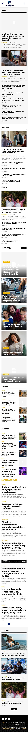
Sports (3, 433)
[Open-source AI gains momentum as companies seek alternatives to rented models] (14, 264)
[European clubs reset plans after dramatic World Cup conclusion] (23, 453)
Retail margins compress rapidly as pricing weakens (13, 169)
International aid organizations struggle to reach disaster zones (9, 445)
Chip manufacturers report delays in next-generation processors (13, 678)
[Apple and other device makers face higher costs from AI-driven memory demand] (14, 22)
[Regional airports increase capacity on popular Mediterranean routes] (23, 393)
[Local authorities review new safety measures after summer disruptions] (14, 58)
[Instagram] (6, 719)
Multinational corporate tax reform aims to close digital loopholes (13, 175)
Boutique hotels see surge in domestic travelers (11, 506)
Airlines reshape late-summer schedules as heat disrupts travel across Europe (8, 403)
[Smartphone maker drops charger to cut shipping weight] (14, 290)
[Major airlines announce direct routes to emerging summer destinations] (14, 642)
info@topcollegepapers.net (8, 728)
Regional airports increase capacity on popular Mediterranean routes (9, 394)
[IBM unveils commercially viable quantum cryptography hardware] (14, 370)
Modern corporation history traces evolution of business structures (11, 181)
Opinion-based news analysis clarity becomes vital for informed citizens (12, 99)
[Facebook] (3, 719)
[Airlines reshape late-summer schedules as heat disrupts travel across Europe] (23, 402)
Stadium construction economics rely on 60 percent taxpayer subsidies (13, 223)
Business (3, 566)
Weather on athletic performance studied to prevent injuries (8, 437)
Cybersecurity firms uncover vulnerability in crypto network (13, 545)
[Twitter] (9, 719)
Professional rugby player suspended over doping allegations (13, 229)
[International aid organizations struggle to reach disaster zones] (23, 444)
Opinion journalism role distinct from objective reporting (12, 111)
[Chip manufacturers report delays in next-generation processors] (14, 666)
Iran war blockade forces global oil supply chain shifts (12, 93)
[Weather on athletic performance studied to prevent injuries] (23, 436)
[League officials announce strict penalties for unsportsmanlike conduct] (14, 690)
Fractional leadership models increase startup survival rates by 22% (12, 163)
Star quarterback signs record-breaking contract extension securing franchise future (13, 210)
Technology (6, 261)
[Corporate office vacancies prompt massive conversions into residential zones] (14, 139)
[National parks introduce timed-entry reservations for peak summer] (23, 419)
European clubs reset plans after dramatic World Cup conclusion (8, 454)
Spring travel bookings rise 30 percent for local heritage (14, 489)
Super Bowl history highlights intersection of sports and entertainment (13, 234)
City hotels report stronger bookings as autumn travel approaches (8, 411)
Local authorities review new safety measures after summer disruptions (13, 72)
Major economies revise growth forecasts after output (11, 105)
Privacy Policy (13, 729)
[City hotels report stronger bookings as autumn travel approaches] (23, 410)
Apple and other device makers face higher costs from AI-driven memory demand (12, 37)
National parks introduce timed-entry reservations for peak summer (8, 419)
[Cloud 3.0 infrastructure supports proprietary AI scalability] (14, 317)
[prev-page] (2, 624)
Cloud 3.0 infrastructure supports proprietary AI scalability (13, 526)
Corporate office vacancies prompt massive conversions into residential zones (12, 151)
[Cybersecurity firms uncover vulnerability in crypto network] (14, 343)
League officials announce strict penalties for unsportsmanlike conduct (12, 703)
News (2, 441)
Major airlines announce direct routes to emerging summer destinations (13, 654)
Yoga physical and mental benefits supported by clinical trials (11, 240)
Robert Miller (4, 42)
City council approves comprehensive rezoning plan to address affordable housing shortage (13, 86)
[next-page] (15, 624)
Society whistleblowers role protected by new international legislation (13, 118)
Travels (3, 390)
